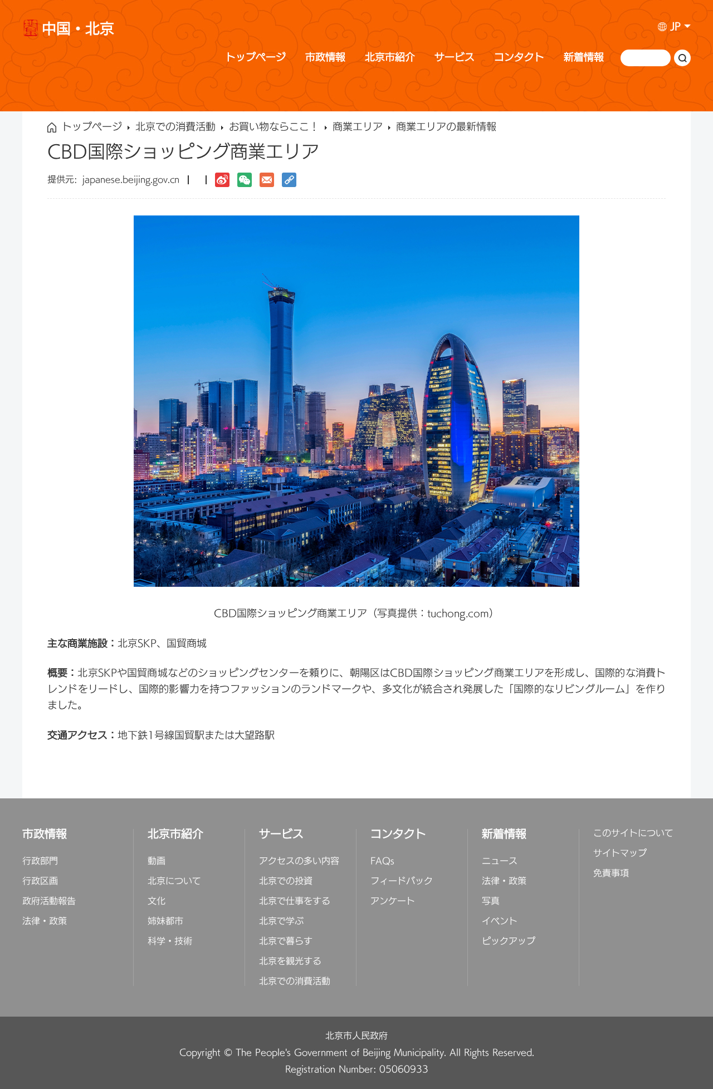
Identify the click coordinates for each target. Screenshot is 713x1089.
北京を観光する (290, 961)
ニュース (499, 861)
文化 (156, 901)
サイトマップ (620, 853)
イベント (499, 921)
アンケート (392, 901)
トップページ (256, 58)
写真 (491, 901)
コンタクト (519, 58)
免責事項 (611, 873)
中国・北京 (78, 31)
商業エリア (358, 127)
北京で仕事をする (294, 901)
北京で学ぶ (281, 921)
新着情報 (584, 58)
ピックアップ (508, 941)
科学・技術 (170, 941)
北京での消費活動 (175, 127)
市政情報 (325, 58)
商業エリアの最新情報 (446, 127)
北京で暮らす (285, 941)
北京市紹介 (390, 58)
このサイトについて (633, 833)
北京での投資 (285, 881)
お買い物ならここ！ (274, 127)
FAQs (382, 861)
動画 (156, 861)
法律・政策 (44, 921)
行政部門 (40, 861)
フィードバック (401, 881)
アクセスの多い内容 (299, 861)
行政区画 (40, 881)
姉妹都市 (165, 921)
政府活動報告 (49, 901)
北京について (174, 881)
